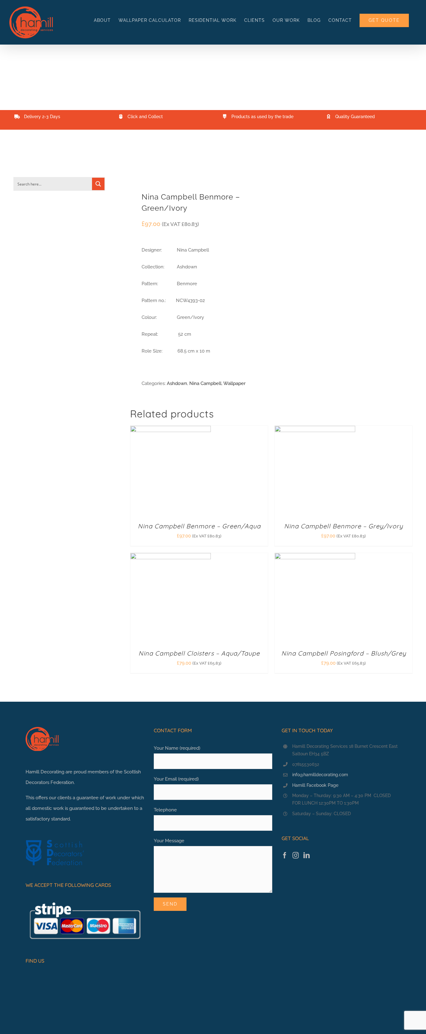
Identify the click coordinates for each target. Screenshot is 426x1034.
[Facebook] (285, 855)
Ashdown (177, 383)
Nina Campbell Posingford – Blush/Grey (343, 653)
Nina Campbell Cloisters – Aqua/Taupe (199, 653)
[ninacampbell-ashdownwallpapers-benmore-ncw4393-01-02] (198, 165)
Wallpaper (234, 383)
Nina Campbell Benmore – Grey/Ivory (343, 526)
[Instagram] (296, 855)
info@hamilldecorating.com (320, 774)
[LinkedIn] (306, 855)
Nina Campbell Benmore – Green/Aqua (199, 526)
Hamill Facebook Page (315, 785)
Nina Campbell (205, 383)
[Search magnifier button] (98, 184)
